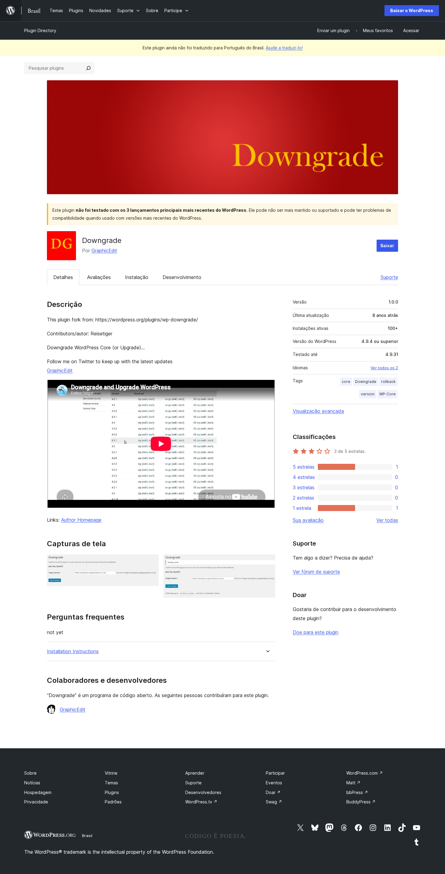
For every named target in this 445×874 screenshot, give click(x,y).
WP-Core (387, 394)
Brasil (87, 835)
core (346, 381)
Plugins (112, 792)
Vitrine (111, 773)
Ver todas (387, 520)
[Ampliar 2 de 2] (267, 563)
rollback (388, 381)
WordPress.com (364, 773)
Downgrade (365, 381)
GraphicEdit (104, 251)
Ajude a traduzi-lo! (284, 47)
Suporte (389, 277)
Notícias (32, 782)
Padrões (113, 801)
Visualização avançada (318, 411)
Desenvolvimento (182, 277)
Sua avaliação (308, 520)
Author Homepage (81, 520)
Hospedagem (37, 792)
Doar (273, 792)
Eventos (274, 782)
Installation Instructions (73, 651)
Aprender (194, 773)
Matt (353, 782)
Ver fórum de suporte (316, 572)
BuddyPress (361, 801)
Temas (111, 782)
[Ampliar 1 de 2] (150, 563)
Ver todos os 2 (384, 367)
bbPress (357, 792)
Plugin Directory (40, 30)
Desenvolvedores (203, 792)
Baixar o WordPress (411, 10)
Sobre (30, 773)
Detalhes (63, 277)
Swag (274, 801)
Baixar (387, 245)
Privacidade (36, 801)
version (367, 394)
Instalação (136, 277)
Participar (275, 773)
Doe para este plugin (315, 632)
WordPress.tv (201, 801)
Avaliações (99, 277)
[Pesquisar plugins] (88, 68)
